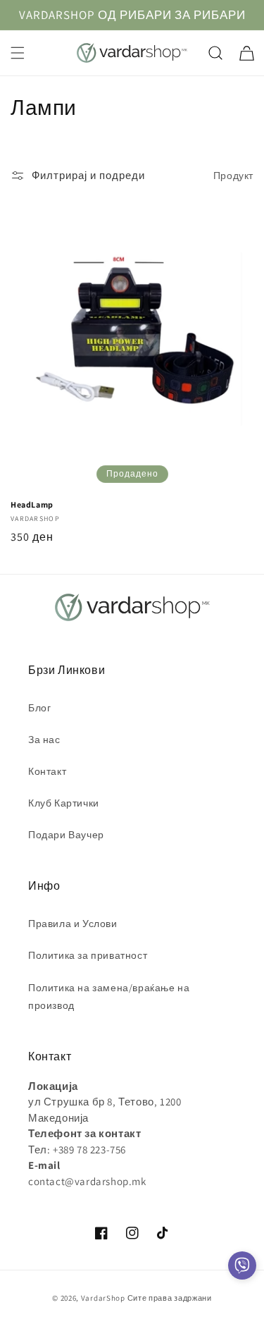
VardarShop (103, 1298)
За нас (44, 739)
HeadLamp (32, 504)
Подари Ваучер (66, 834)
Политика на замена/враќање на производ (108, 996)
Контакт (47, 771)
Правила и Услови (73, 923)
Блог (39, 707)
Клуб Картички (63, 803)
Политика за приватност (87, 955)
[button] (17, 52)
